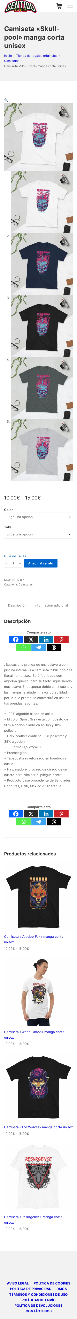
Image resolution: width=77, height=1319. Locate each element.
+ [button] (20, 563)
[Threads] (54, 647)
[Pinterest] (61, 639)
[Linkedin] (46, 639)
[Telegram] (38, 647)
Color (8, 510)
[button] (6, 100)
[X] (31, 639)
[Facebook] (16, 639)
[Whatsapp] (23, 647)
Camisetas (26, 584)
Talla (7, 527)
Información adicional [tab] (51, 605)
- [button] (6, 563)
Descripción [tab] (17, 605)
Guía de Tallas (15, 556)
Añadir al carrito (40, 563)
